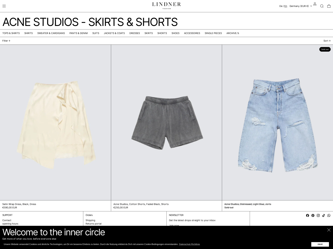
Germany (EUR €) (300, 6)
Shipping (90, 220)
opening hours (10, 223)
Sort (326, 40)
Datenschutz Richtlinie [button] (189, 244)
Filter (5, 40)
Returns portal (93, 223)
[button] (322, 6)
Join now (174, 225)
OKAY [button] (320, 244)
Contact (6, 220)
